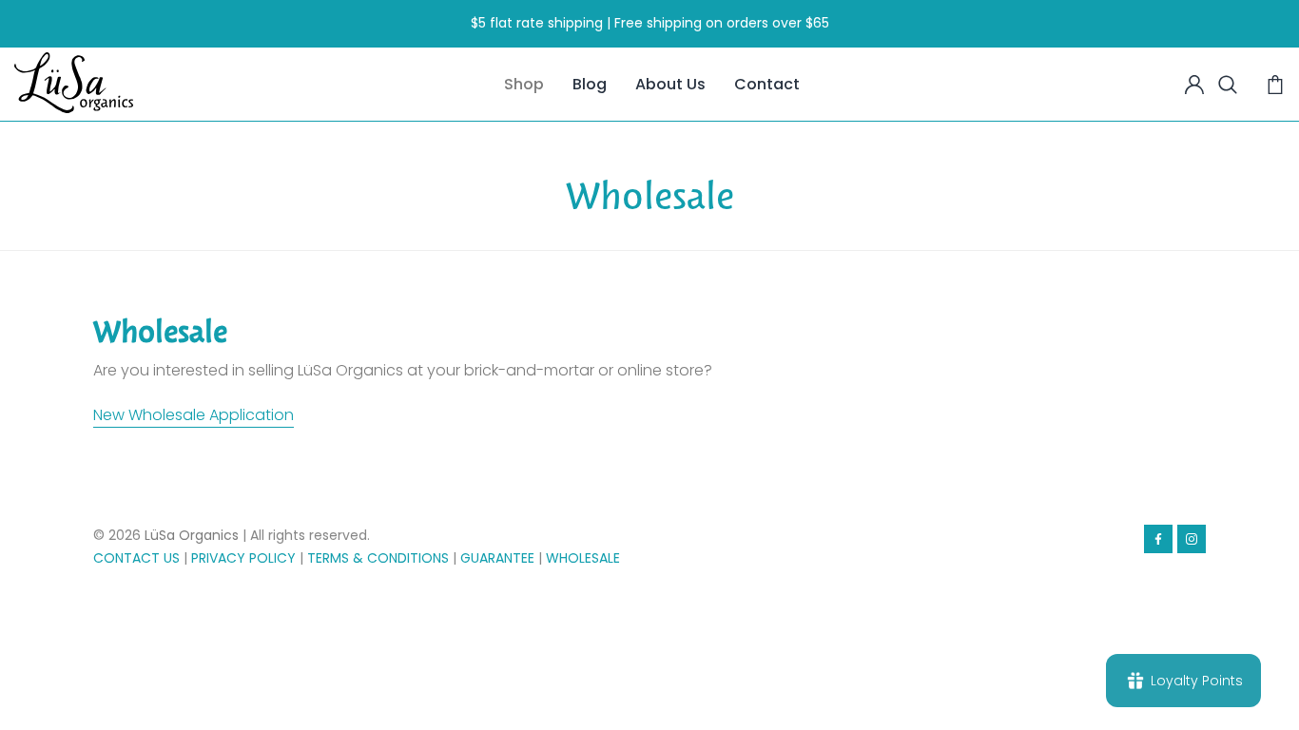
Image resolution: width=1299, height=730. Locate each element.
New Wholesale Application (193, 415)
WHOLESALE (583, 557)
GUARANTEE (497, 557)
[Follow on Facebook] (1158, 539)
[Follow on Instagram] (1191, 539)
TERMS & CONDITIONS (378, 557)
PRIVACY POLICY (243, 557)
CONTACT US (136, 557)
